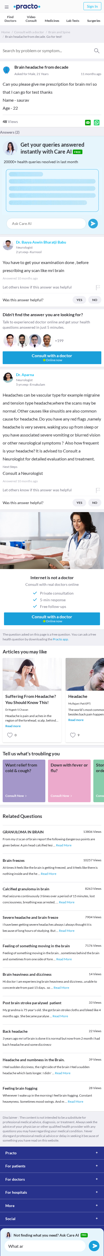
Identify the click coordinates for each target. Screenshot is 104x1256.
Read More (63, 845)
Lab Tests (72, 21)
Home (5, 32)
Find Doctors (10, 19)
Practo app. (61, 639)
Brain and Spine (59, 32)
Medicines (52, 21)
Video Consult (31, 19)
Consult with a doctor (29, 32)
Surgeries (93, 21)
